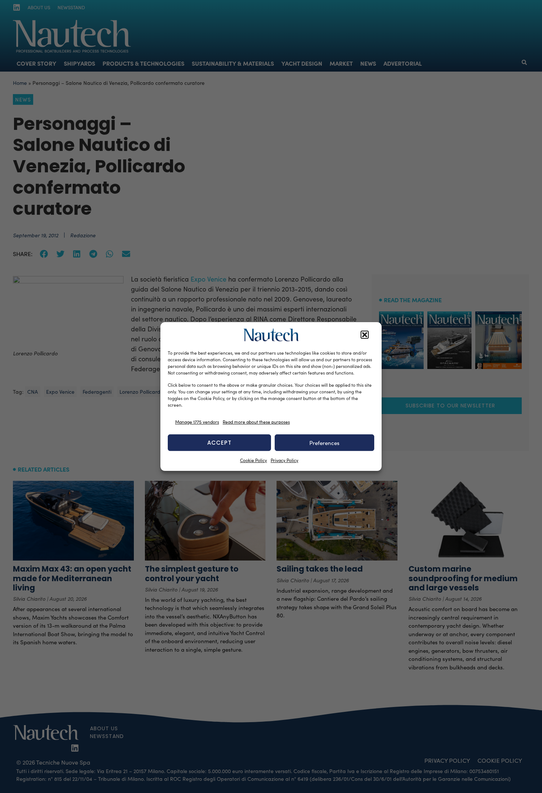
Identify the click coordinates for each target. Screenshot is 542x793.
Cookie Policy (253, 460)
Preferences (324, 443)
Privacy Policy (284, 460)
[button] (364, 335)
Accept (219, 443)
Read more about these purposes (256, 422)
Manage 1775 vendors (197, 422)
